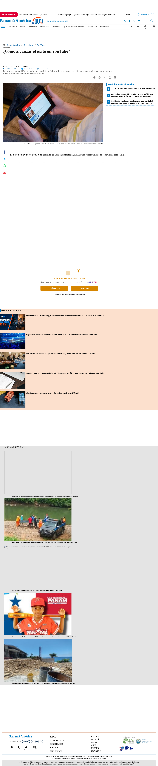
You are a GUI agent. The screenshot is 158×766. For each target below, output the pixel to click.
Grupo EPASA (56, 751)
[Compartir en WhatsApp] (100, 78)
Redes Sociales (13, 45)
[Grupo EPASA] (126, 750)
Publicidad (55, 747)
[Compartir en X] (105, 78)
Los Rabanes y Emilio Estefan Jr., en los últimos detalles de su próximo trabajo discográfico (132, 95)
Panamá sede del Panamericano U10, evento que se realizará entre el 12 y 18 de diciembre (45, 637)
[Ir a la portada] (15, 21)
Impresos (96, 751)
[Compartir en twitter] (4, 158)
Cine (93, 745)
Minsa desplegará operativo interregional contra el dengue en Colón (37, 590)
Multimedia (104, 27)
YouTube (41, 45)
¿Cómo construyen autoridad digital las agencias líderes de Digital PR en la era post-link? (65, 373)
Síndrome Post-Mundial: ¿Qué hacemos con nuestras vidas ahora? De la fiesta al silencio (65, 315)
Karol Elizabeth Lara (11, 69)
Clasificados (56, 744)
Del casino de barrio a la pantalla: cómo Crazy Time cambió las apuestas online (60, 353)
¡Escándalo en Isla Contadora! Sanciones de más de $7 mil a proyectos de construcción (43, 683)
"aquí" (131, 764)
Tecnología (92, 27)
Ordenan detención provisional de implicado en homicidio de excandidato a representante (45, 496)
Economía (33, 27)
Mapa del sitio (57, 740)
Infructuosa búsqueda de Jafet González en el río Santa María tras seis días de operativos (44, 542)
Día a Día (95, 739)
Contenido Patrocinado (13, 310)
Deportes (56, 27)
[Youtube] (139, 21)
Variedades (44, 27)
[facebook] (129, 21)
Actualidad (12, 27)
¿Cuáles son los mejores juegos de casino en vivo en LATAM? (52, 393)
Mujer (94, 742)
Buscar (53, 737)
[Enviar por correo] (4, 173)
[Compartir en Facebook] (94, 78)
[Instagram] (125, 21)
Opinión (23, 27)
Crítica (95, 736)
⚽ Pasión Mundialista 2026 (74, 27)
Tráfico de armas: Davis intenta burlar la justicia (133, 88)
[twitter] (134, 21)
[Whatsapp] (24, 741)
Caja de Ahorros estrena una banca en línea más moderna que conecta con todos (61, 334)
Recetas (95, 748)
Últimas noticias (14, 447)
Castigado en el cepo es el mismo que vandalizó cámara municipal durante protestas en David (132, 102)
